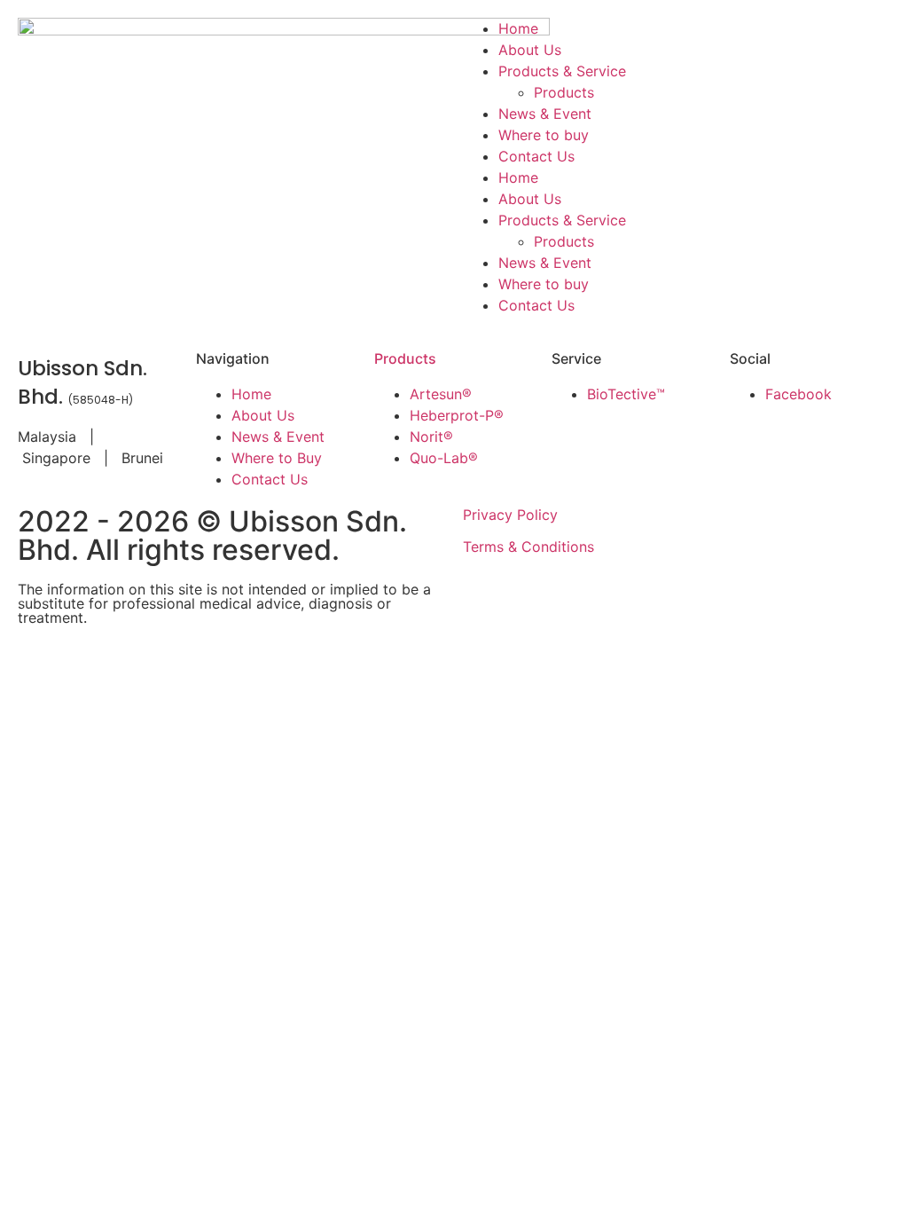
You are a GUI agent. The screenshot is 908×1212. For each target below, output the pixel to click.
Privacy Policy (510, 514)
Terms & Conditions (528, 546)
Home (518, 28)
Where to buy (543, 135)
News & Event (544, 113)
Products (564, 92)
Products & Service (562, 71)
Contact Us (536, 156)
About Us (529, 50)
